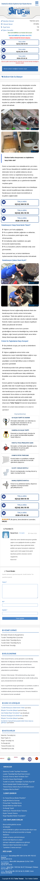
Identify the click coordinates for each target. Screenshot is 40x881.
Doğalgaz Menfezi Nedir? (11, 789)
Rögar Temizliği (6, 740)
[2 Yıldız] (4, 519)
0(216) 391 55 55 (22, 50)
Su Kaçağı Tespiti (8, 808)
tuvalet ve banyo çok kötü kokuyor (14, 837)
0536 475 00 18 (22, 57)
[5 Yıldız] (9, 519)
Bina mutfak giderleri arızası (12, 824)
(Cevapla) (22, 533)
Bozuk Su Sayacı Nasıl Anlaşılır (12, 779)
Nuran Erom (14, 533)
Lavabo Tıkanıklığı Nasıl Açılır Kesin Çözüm (16, 774)
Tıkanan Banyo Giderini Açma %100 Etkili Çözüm (18, 787)
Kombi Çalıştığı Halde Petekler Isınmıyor (15, 784)
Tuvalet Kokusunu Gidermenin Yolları (13, 707)
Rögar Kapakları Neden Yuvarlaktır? (14, 816)
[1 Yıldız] (2, 519)
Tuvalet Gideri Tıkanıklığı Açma (11, 643)
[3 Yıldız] (6, 519)
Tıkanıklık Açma (6, 748)
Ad (3, 601)
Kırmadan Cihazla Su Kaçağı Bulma (12, 635)
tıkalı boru (6, 835)
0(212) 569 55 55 (22, 43)
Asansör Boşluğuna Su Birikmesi (11, 715)
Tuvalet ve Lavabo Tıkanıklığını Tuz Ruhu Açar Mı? (19, 782)
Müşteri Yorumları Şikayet (9, 710)
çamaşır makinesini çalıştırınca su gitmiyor (16, 842)
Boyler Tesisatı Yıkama (10, 813)
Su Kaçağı (4, 743)
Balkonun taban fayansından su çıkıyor (15, 845)
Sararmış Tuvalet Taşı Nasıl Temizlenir (15, 771)
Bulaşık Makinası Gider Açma (12, 805)
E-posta (4, 610)
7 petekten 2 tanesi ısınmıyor (12, 847)
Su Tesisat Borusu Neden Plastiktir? (14, 798)
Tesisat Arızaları (6, 746)
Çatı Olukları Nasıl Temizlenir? (10, 713)
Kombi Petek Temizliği (8, 645)
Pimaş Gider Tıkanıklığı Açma (12, 803)
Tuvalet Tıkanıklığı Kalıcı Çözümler (12, 637)
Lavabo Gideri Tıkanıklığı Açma (11, 640)
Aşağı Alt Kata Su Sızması (11, 800)
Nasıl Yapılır (5, 738)
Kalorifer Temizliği (7, 735)
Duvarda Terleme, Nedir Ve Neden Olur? (15, 776)
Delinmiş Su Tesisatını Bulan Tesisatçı (15, 811)
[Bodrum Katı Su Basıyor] (19, 16)
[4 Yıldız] (7, 519)
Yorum (4, 582)
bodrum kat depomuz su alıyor (13, 840)
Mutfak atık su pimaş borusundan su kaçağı (17, 832)
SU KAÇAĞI (6, 827)
